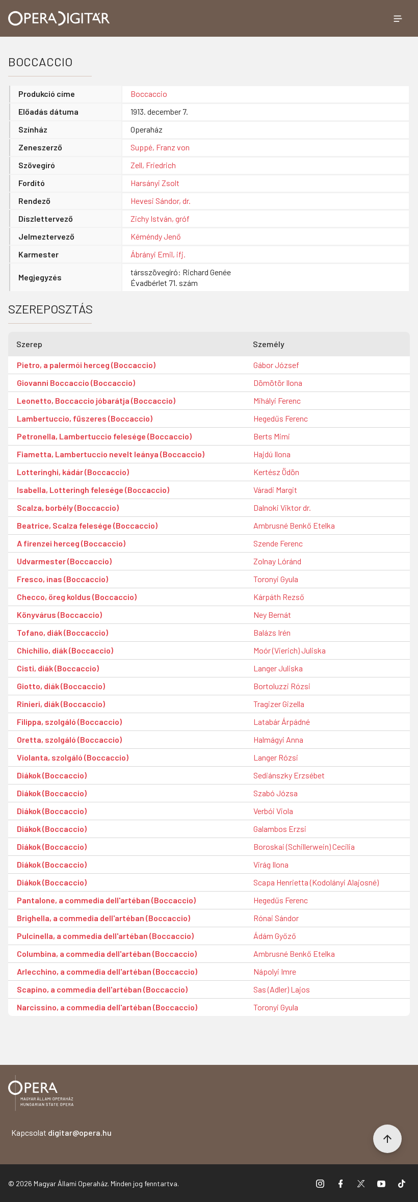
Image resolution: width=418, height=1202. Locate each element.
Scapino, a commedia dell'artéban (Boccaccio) (102, 989)
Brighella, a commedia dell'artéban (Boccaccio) (103, 918)
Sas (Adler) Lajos (281, 989)
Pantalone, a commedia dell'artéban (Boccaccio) (106, 900)
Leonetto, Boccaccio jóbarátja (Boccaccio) (96, 400)
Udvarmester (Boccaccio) (64, 561)
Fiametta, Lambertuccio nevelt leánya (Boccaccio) (110, 454)
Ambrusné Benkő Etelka (294, 525)
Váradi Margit (275, 489)
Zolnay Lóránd (277, 561)
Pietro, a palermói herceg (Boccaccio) (86, 365)
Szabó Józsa (275, 793)
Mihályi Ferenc (277, 400)
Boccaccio (148, 93)
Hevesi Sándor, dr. (160, 200)
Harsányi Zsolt (154, 183)
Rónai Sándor (276, 918)
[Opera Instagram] (320, 1183)
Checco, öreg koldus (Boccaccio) (77, 597)
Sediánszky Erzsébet (289, 775)
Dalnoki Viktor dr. (282, 507)
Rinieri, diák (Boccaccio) (61, 704)
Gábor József (276, 365)
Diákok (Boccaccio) (52, 775)
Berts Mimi (271, 436)
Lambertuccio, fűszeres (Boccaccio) (84, 418)
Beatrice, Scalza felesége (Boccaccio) (87, 525)
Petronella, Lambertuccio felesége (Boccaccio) (104, 436)
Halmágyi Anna (278, 739)
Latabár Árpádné (281, 721)
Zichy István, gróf (160, 218)
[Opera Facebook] (340, 1183)
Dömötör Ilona (277, 382)
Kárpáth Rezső (278, 597)
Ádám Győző (274, 935)
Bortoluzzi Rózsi (281, 686)
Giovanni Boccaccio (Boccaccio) (76, 382)
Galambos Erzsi (279, 828)
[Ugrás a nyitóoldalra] (59, 18)
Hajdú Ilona (272, 454)
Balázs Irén (272, 632)
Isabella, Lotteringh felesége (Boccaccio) (93, 489)
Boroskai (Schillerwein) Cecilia (304, 846)
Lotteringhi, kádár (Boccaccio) (73, 472)
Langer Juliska (278, 668)
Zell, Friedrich (153, 165)
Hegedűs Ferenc (280, 418)
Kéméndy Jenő (155, 236)
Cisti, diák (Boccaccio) (58, 668)
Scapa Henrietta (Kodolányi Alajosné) (316, 882)
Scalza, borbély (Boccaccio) (68, 507)
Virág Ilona (271, 864)
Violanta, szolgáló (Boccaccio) (72, 757)
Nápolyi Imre (274, 971)
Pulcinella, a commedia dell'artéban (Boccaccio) (105, 935)
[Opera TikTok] (402, 1183)
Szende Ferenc (278, 543)
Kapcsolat (61, 1132)
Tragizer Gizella (278, 704)
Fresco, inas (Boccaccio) (62, 579)
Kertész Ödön (276, 472)
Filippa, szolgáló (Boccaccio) (69, 721)
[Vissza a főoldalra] (40, 1094)
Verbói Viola (273, 811)
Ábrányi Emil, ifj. (158, 254)
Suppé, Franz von (160, 147)
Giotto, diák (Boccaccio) (61, 686)
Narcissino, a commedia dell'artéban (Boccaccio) (107, 1007)
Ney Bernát (272, 614)
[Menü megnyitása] (397, 18)
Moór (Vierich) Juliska (289, 650)
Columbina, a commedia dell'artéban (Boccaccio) (107, 953)
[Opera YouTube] (381, 1183)
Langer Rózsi (275, 757)
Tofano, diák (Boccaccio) (62, 632)
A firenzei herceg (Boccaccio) (71, 543)
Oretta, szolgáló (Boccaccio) (69, 739)
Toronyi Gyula (275, 579)
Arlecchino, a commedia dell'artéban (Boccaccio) (107, 971)
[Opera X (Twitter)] (361, 1183)
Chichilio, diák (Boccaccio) (65, 650)
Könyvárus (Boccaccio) (59, 614)
